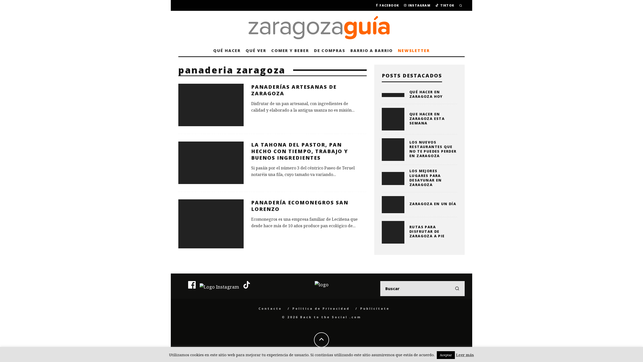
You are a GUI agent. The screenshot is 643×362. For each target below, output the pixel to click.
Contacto (270, 308)
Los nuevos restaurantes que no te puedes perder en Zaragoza (433, 149)
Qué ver (256, 50)
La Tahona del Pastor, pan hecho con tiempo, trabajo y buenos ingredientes (299, 151)
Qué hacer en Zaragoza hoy (426, 94)
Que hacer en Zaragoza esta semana (427, 118)
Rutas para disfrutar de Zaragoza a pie (427, 231)
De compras (329, 50)
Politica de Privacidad (321, 308)
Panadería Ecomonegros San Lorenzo (299, 205)
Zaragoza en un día (432, 203)
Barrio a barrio (371, 50)
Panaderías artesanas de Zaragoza (294, 90)
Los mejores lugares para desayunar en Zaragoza (425, 177)
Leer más (465, 354)
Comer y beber (290, 50)
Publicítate (375, 308)
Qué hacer (227, 50)
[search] (457, 288)
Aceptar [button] (446, 355)
